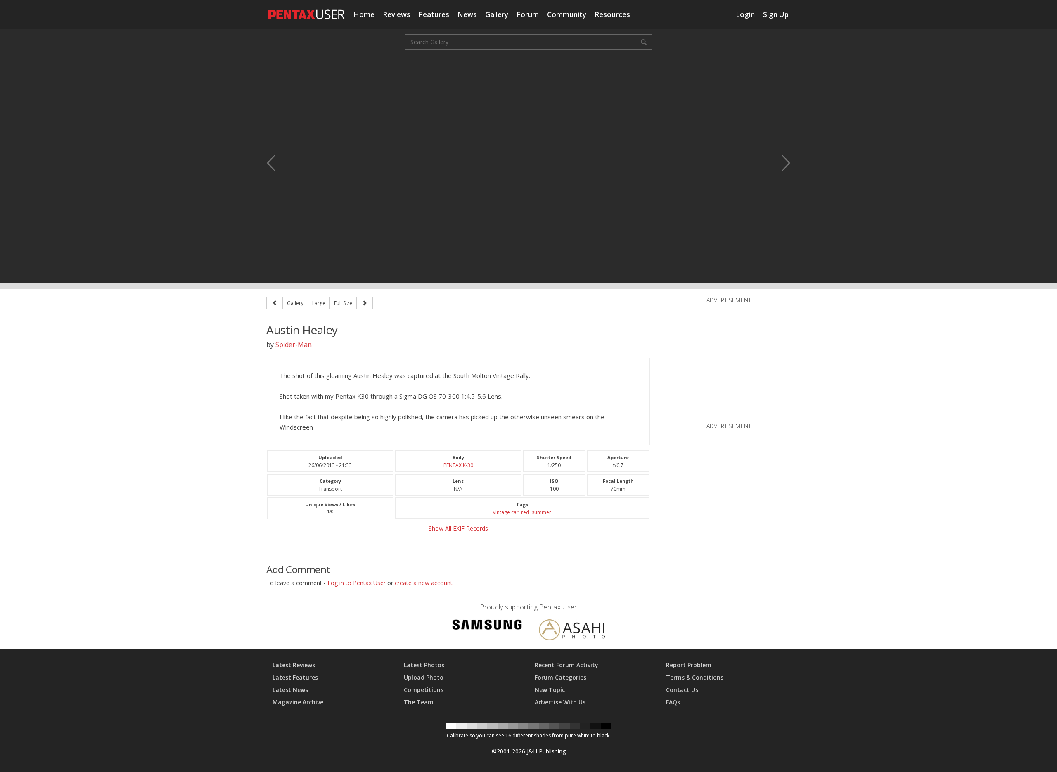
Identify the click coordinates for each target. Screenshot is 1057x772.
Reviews (396, 14)
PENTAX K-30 (458, 465)
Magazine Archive (298, 702)
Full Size (343, 303)
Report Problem (688, 665)
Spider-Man (293, 344)
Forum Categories (560, 677)
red (525, 512)
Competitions (423, 690)
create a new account (424, 583)
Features (434, 14)
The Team (419, 702)
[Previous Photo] (276, 163)
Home (363, 14)
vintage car (506, 512)
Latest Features (295, 677)
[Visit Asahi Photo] (572, 631)
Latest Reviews (294, 665)
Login (745, 14)
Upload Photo (423, 677)
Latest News (290, 690)
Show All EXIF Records (458, 528)
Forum (528, 14)
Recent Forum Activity (566, 665)
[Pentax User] (306, 10)
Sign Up (776, 14)
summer (541, 512)
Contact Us (682, 690)
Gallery (496, 14)
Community (566, 14)
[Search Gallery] (644, 41)
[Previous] (274, 303)
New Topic (550, 690)
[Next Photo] (780, 163)
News (467, 14)
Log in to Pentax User (356, 583)
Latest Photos (424, 665)
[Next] (364, 303)
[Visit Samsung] (487, 626)
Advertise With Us (560, 702)
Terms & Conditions (694, 677)
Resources (612, 14)
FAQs (673, 702)
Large (318, 303)
